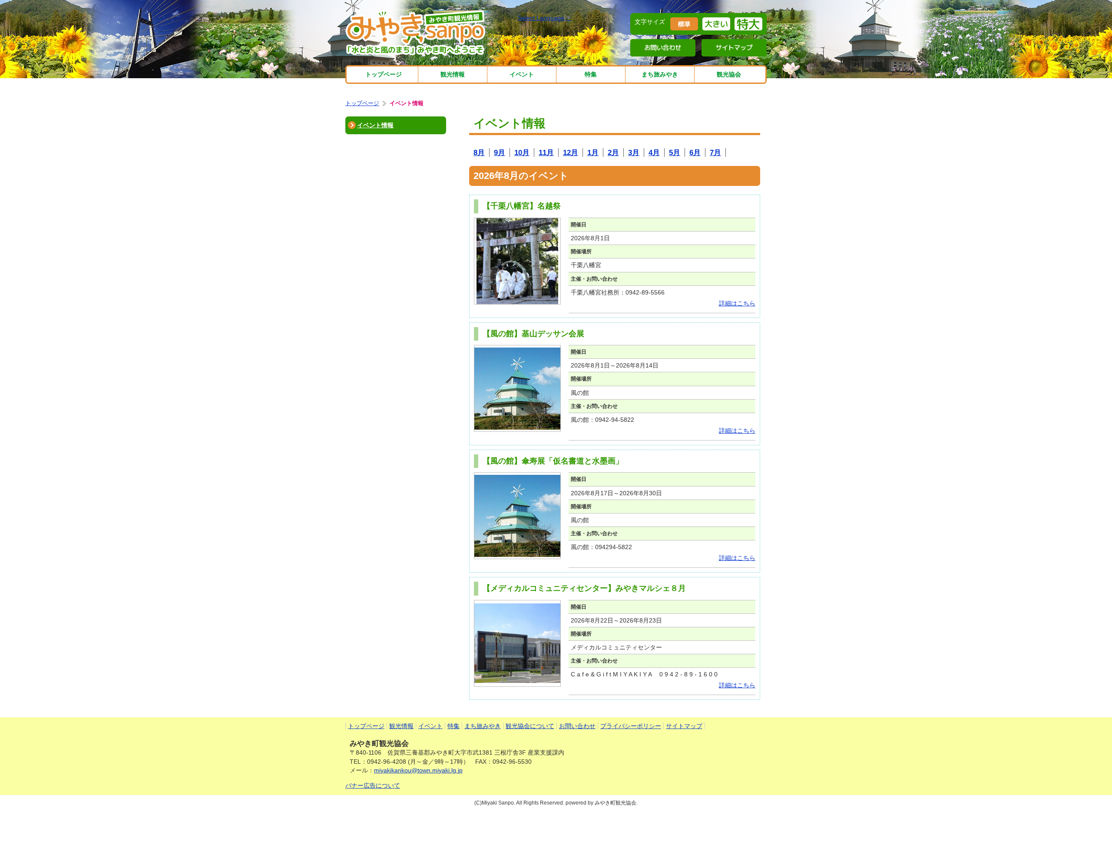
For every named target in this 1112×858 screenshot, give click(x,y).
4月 (654, 152)
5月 (674, 152)
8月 (479, 152)
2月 (613, 152)
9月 (499, 152)
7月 (715, 152)
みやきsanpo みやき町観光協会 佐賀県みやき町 (416, 32)
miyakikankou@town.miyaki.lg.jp (418, 770)
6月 (695, 152)
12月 (570, 152)
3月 (633, 152)
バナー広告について (372, 785)
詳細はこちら (737, 303)
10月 (522, 152)
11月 (546, 152)
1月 (593, 152)
